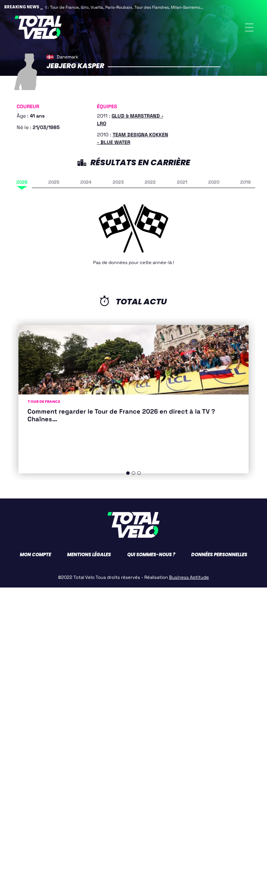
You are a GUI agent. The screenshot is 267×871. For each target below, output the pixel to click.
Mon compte (35, 554)
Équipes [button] (107, 106)
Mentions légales (89, 554)
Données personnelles (219, 554)
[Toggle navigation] (249, 27)
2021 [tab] (182, 182)
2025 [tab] (53, 182)
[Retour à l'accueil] (38, 27)
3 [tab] (139, 473)
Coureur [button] (28, 106)
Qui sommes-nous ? (151, 554)
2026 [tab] (21, 182)
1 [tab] (128, 473)
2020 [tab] (213, 182)
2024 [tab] (85, 182)
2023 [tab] (118, 182)
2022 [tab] (150, 182)
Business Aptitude (189, 577)
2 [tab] (133, 473)
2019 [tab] (245, 182)
